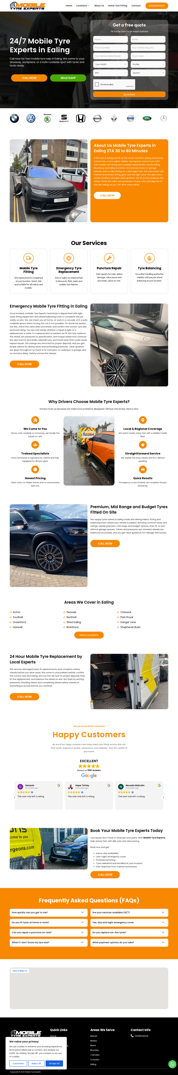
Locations (81, 5)
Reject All (36, 1063)
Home (69, 5)
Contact (136, 5)
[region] (36, 1053)
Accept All (54, 1063)
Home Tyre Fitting (117, 5)
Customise (18, 1063)
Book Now (129, 94)
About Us (99, 5)
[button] (163, 797)
